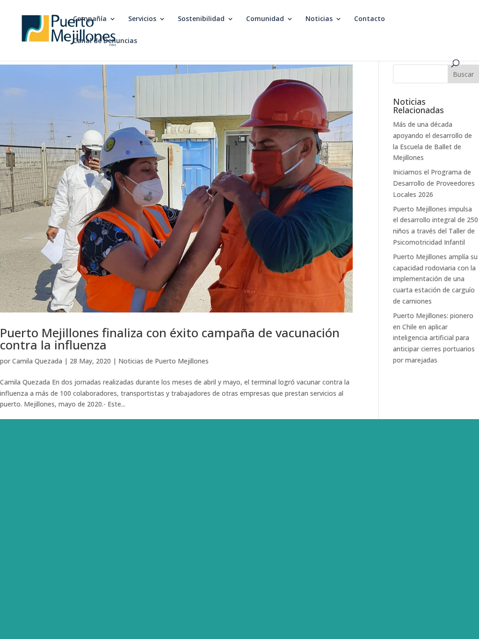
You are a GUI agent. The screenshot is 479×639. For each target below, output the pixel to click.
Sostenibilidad (201, 19)
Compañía (90, 19)
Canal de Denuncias (105, 41)
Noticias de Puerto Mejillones (163, 360)
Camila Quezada (37, 360)
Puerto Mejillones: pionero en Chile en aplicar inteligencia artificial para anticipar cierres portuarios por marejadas (434, 337)
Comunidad (265, 19)
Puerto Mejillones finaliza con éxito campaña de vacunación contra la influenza (170, 338)
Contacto (369, 19)
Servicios (142, 19)
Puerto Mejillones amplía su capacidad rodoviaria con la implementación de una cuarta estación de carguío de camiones (435, 278)
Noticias (319, 19)
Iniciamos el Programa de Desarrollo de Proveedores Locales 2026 (434, 183)
